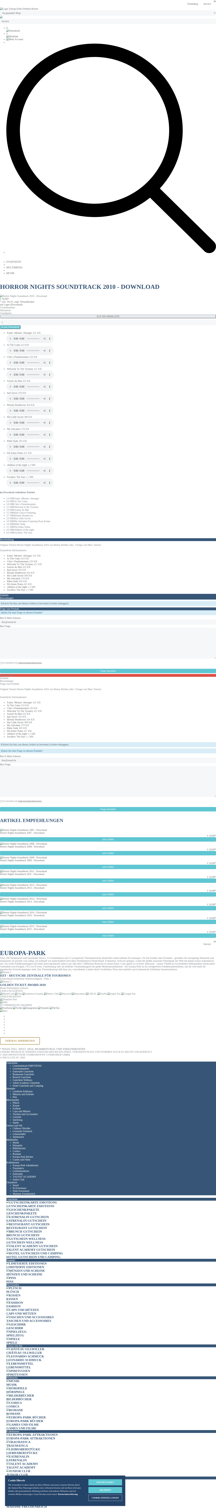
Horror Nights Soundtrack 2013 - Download (22, 887)
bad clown (12, 393)
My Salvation (14, 429)
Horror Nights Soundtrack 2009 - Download (22, 860)
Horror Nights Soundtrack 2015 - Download (22, 929)
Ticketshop (192, 4)
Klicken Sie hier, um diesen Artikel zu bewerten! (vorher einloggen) (34, 603)
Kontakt (12, 1030)
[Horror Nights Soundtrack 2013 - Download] (23, 885)
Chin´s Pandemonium (18, 357)
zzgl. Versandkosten (24, 301)
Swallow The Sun (16, 477)
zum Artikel (108, 839)
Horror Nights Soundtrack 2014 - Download (22, 901)
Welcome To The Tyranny (20, 369)
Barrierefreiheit (18, 1033)
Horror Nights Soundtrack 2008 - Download (22, 846)
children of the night (17, 465)
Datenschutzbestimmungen (30, 663)
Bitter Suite (13, 441)
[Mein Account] (14, 39)
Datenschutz (15, 1022)
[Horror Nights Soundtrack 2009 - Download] (23, 857)
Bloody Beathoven (16, 405)
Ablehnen (105, 1490)
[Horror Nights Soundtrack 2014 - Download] (23, 898)
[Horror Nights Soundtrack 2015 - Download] (23, 926)
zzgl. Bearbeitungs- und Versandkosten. (56, 1049)
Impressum (13, 1027)
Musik (10, 273)
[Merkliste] (12, 36)
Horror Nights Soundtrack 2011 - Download (22, 874)
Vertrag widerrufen (20, 1040)
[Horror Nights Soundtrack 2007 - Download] (23, 830)
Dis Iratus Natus (15, 453)
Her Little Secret (15, 417)
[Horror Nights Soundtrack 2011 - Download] (23, 871)
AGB (9, 1019)
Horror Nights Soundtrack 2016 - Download (22, 915)
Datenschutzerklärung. (68, 1494)
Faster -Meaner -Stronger (20, 333)
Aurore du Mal (14, 381)
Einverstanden (105, 1482)
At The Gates (14, 345)
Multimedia (14, 267)
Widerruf (13, 1024)
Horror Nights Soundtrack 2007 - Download (22, 833)
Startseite (13, 261)
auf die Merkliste (108, 316)
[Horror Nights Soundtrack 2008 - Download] (23, 843)
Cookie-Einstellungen (22, 1016)
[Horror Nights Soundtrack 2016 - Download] (23, 912)
